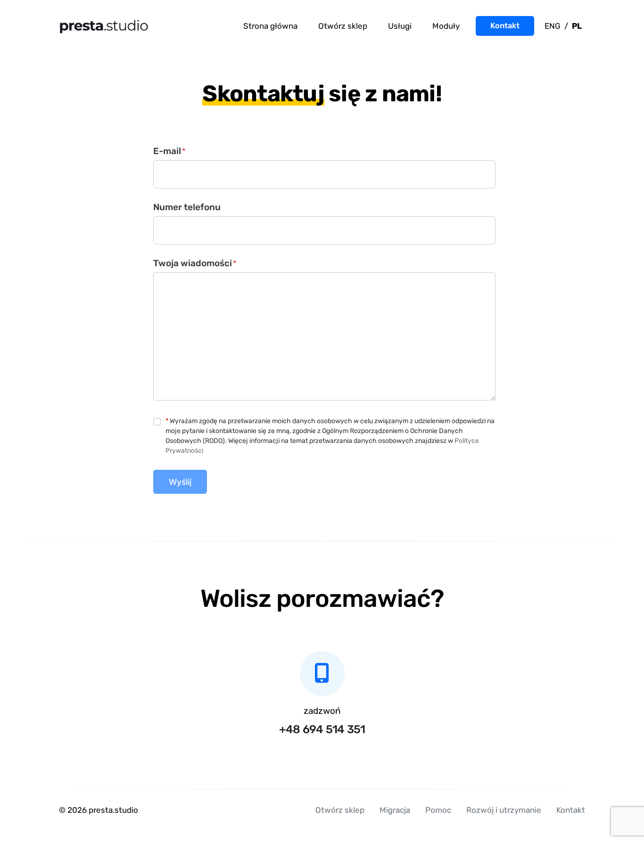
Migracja (395, 810)
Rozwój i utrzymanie (503, 810)
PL (577, 26)
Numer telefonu (187, 207)
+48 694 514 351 (322, 729)
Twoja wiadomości (195, 263)
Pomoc (438, 810)
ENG (553, 26)
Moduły (446, 26)
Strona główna (270, 26)
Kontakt (505, 25)
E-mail (169, 151)
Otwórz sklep (342, 26)
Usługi (400, 26)
